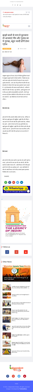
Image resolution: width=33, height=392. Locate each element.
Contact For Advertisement (16, 1)
